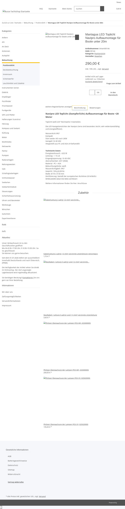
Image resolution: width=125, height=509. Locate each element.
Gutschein (6, 214)
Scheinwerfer (8, 79)
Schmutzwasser (8, 178)
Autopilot (5, 55)
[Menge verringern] (87, 92)
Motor (4, 137)
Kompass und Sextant (11, 128)
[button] (108, 9)
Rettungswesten (8, 164)
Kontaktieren (27, 277)
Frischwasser (7, 106)
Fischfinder (6, 101)
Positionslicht (99, 53)
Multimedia (6, 142)
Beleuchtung (7, 60)
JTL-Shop (120, 503)
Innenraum (7, 74)
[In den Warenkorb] (47, 31)
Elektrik (5, 92)
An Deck (5, 46)
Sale (3, 169)
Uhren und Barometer (11, 200)
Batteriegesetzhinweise (17, 461)
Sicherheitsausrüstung (11, 196)
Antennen (6, 51)
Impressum (6, 305)
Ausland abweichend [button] (94, 81)
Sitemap (11, 470)
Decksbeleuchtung (10, 70)
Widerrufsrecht (14, 474)
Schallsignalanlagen (10, 173)
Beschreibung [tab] (79, 108)
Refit (4, 231)
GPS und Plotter (8, 115)
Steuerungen (7, 191)
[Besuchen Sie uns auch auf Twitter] (8, 489)
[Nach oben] (1, 507)
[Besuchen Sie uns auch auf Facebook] (8, 486)
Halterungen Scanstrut (11, 119)
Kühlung (5, 133)
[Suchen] (102, 8)
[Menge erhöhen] (97, 97)
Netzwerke (6, 146)
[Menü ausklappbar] (5, 7)
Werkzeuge (6, 205)
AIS (3, 42)
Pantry (4, 151)
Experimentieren (9, 218)
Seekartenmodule (9, 187)
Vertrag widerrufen (16, 482)
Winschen (6, 209)
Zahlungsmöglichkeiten (11, 296)
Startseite (52, 9)
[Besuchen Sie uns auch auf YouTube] (8, 492)
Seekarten (6, 182)
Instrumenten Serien (10, 88)
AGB (9, 456)
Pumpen (5, 155)
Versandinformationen (11, 301)
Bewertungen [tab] (95, 108)
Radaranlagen (7, 160)
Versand (105, 69)
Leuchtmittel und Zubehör (13, 83)
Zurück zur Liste (7, 23)
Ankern (5, 37)
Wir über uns (7, 292)
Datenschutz (13, 465)
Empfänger (6, 97)
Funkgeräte (6, 110)
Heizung (5, 124)
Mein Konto (67, 9)
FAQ (41, 9)
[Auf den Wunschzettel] (77, 37)
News (119, 2)
